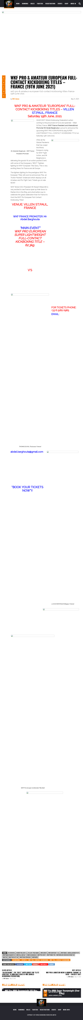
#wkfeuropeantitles (53, 953)
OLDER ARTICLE (7, 970)
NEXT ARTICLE (76, 970)
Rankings (25, 3)
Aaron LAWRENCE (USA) (55, 995)
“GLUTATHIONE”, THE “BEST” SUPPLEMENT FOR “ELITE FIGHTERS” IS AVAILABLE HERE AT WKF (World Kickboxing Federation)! (20, 974)
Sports (24, 960)
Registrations (50, 3)
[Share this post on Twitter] (3, 82)
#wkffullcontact (21, 955)
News (18, 3)
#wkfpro (5, 957)
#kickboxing (11, 953)
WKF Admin (15, 99)
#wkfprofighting (13, 957)
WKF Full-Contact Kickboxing (38, 960)
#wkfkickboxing (31, 955)
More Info (74, 3)
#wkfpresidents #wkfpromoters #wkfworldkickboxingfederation (55, 955)
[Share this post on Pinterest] (3, 91)
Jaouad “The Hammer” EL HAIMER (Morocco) (21, 985)
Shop (66, 3)
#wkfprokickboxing (25, 957)
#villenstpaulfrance (33, 953)
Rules (33, 3)
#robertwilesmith (21, 953)
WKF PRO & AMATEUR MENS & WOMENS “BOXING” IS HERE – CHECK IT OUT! (63, 973)
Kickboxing (16, 960)
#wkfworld (35, 957)
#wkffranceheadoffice (9, 955)
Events (60, 3)
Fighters (40, 3)
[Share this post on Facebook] (3, 77)
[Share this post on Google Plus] (3, 87)
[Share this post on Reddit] (4, 96)
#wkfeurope (43, 953)
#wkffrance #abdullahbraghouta (70, 953)
